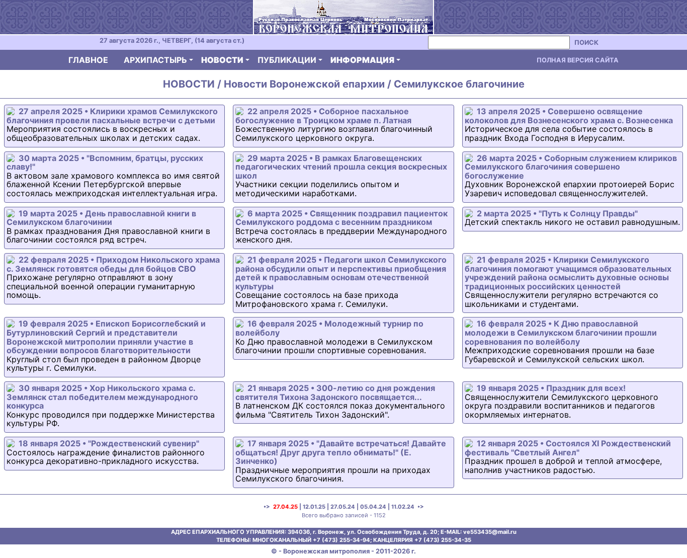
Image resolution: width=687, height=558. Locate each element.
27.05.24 (342, 506)
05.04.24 (373, 506)
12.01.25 (314, 506)
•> (420, 506)
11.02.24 (402, 506)
